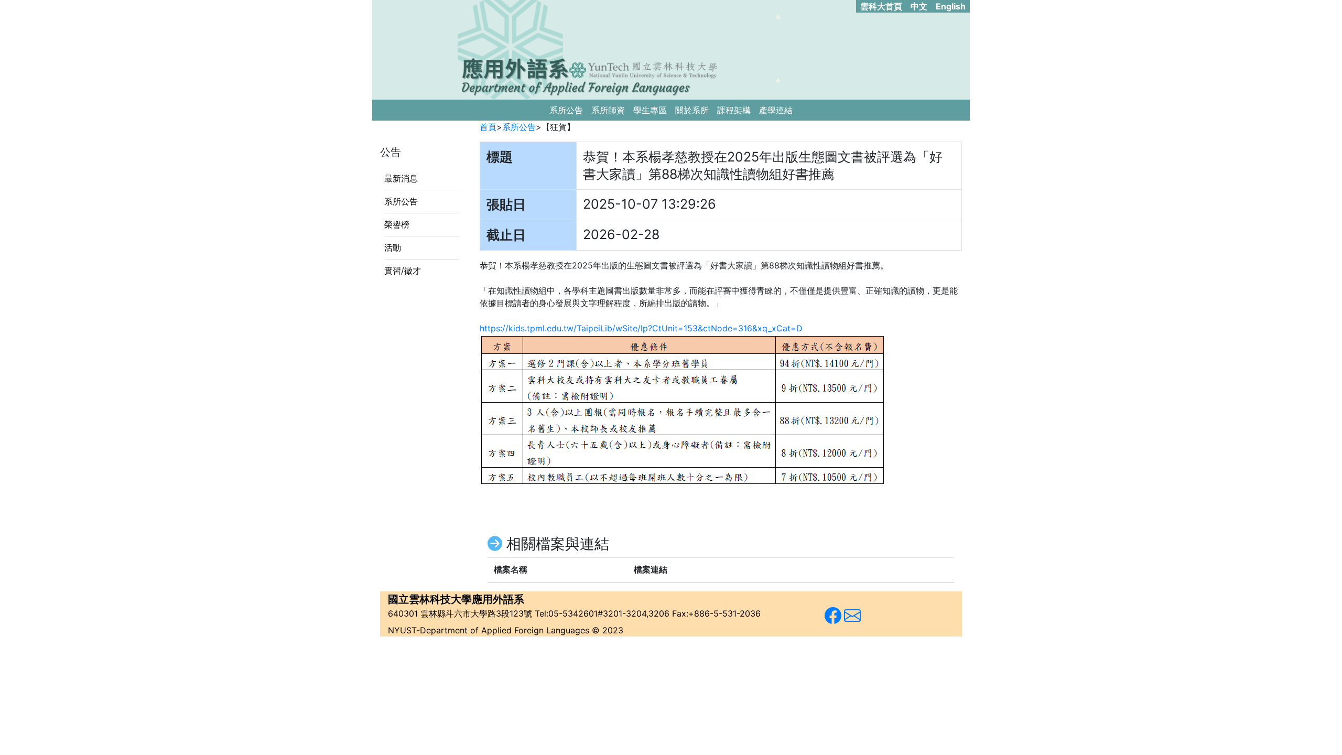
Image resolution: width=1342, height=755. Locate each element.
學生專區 (650, 110)
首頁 (488, 127)
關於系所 (692, 110)
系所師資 (608, 110)
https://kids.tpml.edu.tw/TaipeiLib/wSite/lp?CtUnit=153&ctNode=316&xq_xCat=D (641, 328)
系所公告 (566, 110)
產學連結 (776, 110)
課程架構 (734, 110)
